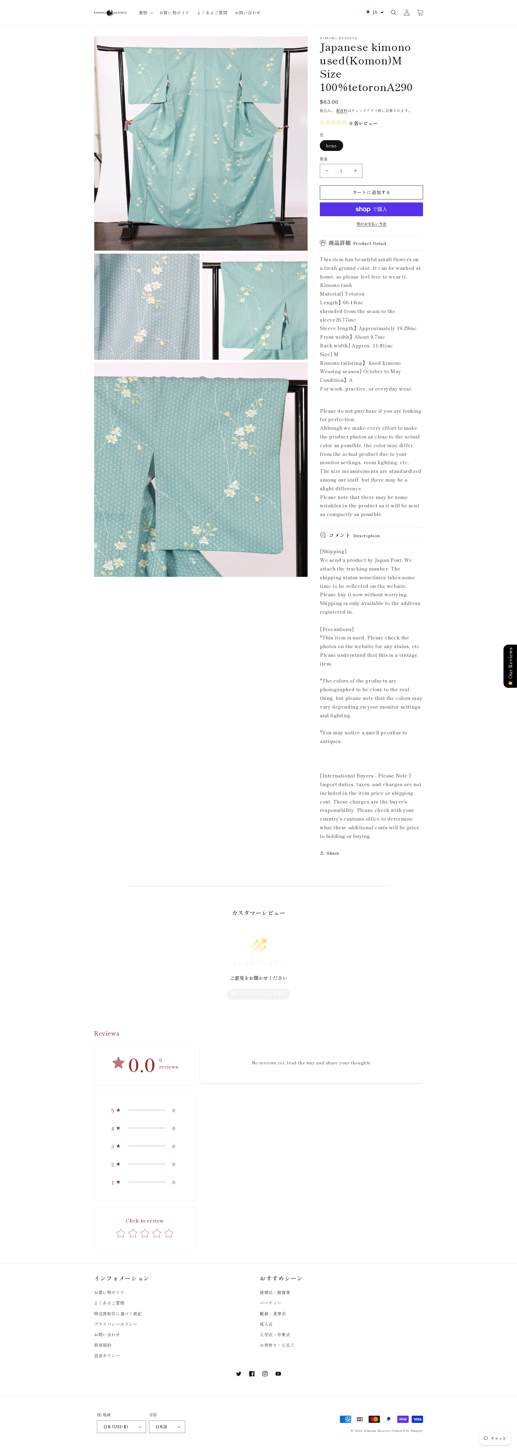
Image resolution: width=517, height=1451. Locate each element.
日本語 (161, 1426)
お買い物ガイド (109, 1292)
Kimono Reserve (377, 1430)
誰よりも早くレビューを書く (258, 994)
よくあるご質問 (109, 1303)
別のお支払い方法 (372, 223)
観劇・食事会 (273, 1314)
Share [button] (333, 853)
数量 (324, 159)
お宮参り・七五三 (277, 1345)
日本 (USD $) (115, 1426)
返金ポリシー (107, 1355)
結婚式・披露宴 (275, 1292)
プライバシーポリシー (116, 1324)
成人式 (266, 1324)
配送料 (342, 110)
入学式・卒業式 (275, 1334)
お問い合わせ (107, 1334)
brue (331, 146)
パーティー (271, 1303)
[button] (145, 12)
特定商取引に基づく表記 (118, 1314)
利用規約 (102, 1345)
